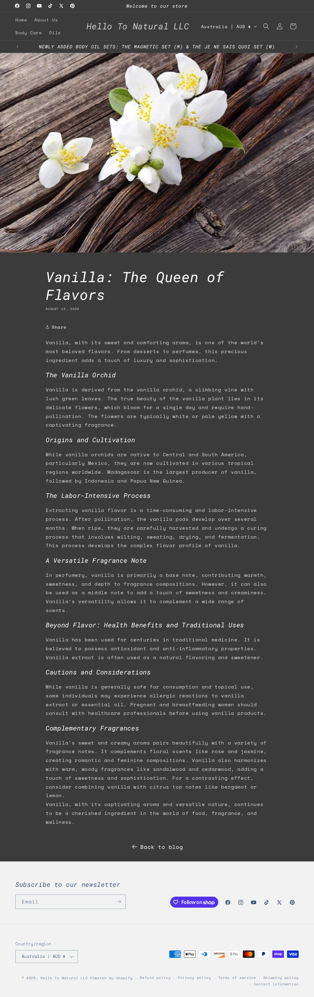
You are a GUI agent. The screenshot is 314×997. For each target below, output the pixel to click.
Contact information (276, 984)
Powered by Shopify (111, 978)
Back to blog (161, 847)
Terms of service (237, 977)
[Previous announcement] (17, 47)
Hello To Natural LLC (64, 978)
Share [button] (59, 327)
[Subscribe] (118, 901)
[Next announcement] (296, 47)
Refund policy (155, 977)
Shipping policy (281, 977)
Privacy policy (194, 977)
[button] (266, 26)
